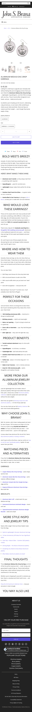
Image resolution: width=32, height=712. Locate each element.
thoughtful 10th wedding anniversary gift (12, 230)
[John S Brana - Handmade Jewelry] (16, 14)
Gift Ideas (16, 677)
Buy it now (16, 142)
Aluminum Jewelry (16, 659)
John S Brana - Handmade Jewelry (13, 707)
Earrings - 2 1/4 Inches (8, 126)
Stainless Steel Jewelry (16, 668)
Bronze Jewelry (16, 664)
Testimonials (16, 607)
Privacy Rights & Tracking (16, 702)
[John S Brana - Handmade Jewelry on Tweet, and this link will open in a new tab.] (6, 644)
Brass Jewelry (16, 661)
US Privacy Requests (16, 693)
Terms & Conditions (16, 690)
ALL (9, 28)
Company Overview (16, 604)
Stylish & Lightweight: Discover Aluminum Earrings (16, 532)
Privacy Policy (16, 687)
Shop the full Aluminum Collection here (12, 584)
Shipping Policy (16, 680)
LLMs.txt (16, 616)
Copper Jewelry (16, 666)
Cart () (15, 6)
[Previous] (12, 63)
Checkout (21, 6)
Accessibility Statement (16, 699)
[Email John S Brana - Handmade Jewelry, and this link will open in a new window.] (26, 644)
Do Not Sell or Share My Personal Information (16, 696)
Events (16, 609)
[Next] (20, 63)
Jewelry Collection (23, 406)
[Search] (28, 3)
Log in (9, 6)
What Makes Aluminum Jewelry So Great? (13, 554)
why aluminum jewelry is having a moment (12, 436)
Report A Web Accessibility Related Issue (16, 653)
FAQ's (16, 674)
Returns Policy (16, 683)
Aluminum (5, 119)
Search (16, 611)
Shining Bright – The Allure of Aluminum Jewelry (15, 545)
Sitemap (16, 614)
